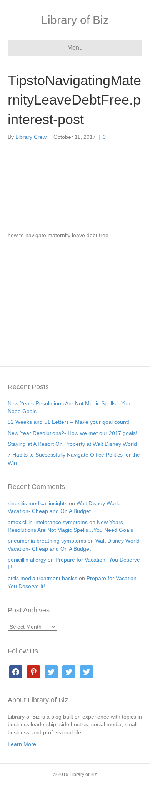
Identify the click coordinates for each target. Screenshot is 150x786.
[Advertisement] (75, 289)
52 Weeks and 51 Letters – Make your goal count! (68, 422)
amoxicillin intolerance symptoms (48, 522)
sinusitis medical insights (37, 503)
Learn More (22, 744)
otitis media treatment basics (42, 578)
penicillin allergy (27, 560)
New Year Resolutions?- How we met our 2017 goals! (72, 433)
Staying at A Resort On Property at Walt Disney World (72, 444)
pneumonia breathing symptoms (47, 541)
